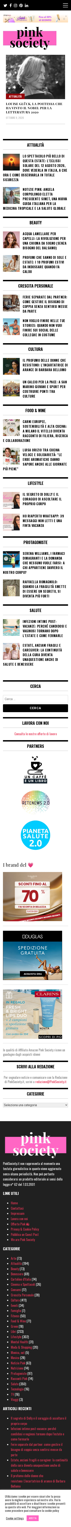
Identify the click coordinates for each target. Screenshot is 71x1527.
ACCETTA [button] (32, 1518)
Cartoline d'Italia (21, 1279)
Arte (13, 1258)
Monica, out (18, 1352)
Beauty (15, 1268)
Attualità (15, 96)
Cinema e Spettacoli (23, 1284)
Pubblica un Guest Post (25, 1234)
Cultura (15, 1300)
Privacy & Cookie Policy (25, 1229)
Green (14, 1326)
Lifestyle (16, 1336)
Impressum (17, 1213)
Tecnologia (17, 1389)
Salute (15, 1384)
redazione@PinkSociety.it (50, 1081)
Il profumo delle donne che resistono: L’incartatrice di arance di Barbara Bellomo (38, 1481)
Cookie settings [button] (15, 1518)
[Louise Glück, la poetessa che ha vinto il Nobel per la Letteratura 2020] (35, 77)
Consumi (16, 1289)
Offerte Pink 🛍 (20, 1224)
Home (14, 1203)
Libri (13, 1331)
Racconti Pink (19, 1378)
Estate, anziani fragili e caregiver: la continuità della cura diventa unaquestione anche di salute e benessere (39, 1465)
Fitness (15, 1316)
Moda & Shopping (21, 1347)
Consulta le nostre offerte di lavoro (35, 733)
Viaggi (15, 1399)
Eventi (14, 1305)
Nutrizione (17, 1368)
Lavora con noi (19, 1218)
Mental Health (19, 1342)
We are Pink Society (23, 1239)
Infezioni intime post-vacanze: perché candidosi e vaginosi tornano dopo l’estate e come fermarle (37, 1433)
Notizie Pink (18, 1363)
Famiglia (16, 1310)
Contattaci (17, 1208)
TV (12, 1394)
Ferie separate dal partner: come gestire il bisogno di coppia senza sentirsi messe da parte (37, 1449)
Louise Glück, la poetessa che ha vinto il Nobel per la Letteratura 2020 (34, 108)
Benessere (17, 1274)
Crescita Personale (22, 1295)
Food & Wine (18, 1321)
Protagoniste (19, 1373)
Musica (15, 1357)
